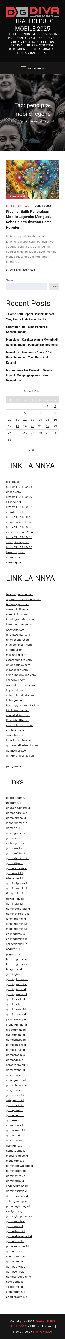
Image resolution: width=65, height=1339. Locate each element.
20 (32, 426)
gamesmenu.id (16, 1039)
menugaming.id (16, 1024)
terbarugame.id (16, 959)
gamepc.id (13, 828)
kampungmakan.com (20, 624)
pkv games (13, 766)
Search (11, 280)
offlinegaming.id (17, 939)
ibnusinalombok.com (19, 740)
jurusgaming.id (16, 1019)
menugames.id (16, 1080)
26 (25, 433)
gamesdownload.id (19, 1236)
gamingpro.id (15, 1181)
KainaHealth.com (17, 720)
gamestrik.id (14, 873)
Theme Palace (42, 1331)
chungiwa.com (15, 680)
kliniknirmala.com (17, 710)
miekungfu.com (16, 654)
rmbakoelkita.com (18, 634)
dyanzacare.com (17, 750)
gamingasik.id (15, 999)
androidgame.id (16, 797)
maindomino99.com (19, 522)
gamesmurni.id (16, 1044)
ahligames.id (14, 1090)
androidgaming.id (18, 807)
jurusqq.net (13, 502)
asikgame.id (14, 1145)
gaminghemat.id (17, 979)
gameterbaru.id (16, 868)
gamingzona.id (16, 1014)
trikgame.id (13, 802)
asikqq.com (13, 481)
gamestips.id (14, 863)
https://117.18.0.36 (19, 486)
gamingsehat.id (16, 1191)
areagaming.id (16, 1029)
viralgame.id (14, 1286)
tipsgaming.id (15, 893)
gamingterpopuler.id (20, 1216)
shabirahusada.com (19, 725)
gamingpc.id (14, 903)
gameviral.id (14, 1261)
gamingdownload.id (19, 1165)
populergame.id (16, 1296)
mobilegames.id (16, 843)
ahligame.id (14, 1140)
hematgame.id (16, 1150)
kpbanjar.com (15, 700)
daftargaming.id (17, 1196)
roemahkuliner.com (18, 609)
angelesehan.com (18, 639)
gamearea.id (14, 1135)
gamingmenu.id (16, 994)
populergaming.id (18, 1206)
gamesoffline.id (16, 853)
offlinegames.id (16, 833)
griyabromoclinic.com (20, 755)
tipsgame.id (14, 969)
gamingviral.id (15, 1175)
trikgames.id (14, 878)
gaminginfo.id (15, 974)
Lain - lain (22, 206)
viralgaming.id (15, 1211)
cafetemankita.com (19, 659)
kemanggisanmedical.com (23, 705)
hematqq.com (15, 552)
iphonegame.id (16, 918)
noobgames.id (15, 1256)
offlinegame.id (15, 934)
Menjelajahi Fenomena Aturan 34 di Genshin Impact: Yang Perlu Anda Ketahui (29, 357)
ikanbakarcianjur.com (20, 685)
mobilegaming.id (17, 928)
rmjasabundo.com (18, 665)
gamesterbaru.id (17, 858)
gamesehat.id (15, 1271)
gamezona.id (14, 1120)
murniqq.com (14, 557)
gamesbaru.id (15, 1231)
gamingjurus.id (16, 989)
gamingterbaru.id (18, 913)
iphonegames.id (16, 823)
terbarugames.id (17, 964)
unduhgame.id (15, 1291)
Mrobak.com (14, 649)
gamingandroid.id (18, 908)
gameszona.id (15, 1070)
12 (25, 419)
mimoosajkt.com (17, 670)
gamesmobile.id (16, 848)
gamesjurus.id (15, 1049)
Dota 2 (10, 206)
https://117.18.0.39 (19, 497)
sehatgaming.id (16, 1201)
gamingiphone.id (17, 883)
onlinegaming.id (16, 944)
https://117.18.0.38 (19, 527)
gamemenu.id (15, 1115)
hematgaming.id (17, 1065)
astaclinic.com (15, 735)
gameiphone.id (16, 818)
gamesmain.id (15, 1055)
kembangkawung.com (21, 675)
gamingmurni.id (16, 984)
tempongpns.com (17, 604)
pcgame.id (13, 949)
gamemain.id (15, 1105)
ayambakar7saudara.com (23, 599)
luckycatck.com (16, 629)
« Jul (31, 450)
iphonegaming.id (17, 923)
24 (10, 433)
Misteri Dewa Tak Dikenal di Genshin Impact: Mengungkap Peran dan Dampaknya (29, 375)
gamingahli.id (15, 1004)
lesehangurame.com (19, 594)
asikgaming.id (15, 1034)
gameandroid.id (16, 813)
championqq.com (17, 542)
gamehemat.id (16, 1095)
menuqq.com (14, 562)
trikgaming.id (15, 898)
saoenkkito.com (16, 614)
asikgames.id (15, 1100)
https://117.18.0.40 (19, 547)
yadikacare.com (16, 730)
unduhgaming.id (17, 1186)
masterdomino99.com (20, 532)
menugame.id (15, 1160)
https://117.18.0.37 (19, 537)
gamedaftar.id (15, 1266)
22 (47, 426)
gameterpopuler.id (18, 1276)
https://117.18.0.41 (19, 517)
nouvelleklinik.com (18, 715)
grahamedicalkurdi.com (22, 745)
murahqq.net (14, 512)
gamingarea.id (16, 1009)
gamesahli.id (14, 1060)
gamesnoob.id (15, 1221)
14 (40, 419)
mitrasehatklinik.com (20, 695)
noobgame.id (15, 1281)
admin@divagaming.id (22, 269)
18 (17, 426)
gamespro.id (14, 1226)
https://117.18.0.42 (19, 507)
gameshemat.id (16, 1085)
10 (10, 419)
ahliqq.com (13, 492)
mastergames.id (17, 1155)
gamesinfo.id (14, 838)
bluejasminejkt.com (19, 644)
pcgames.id (14, 954)
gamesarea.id (15, 1130)
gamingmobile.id (17, 888)
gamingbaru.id (16, 1170)
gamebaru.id (14, 1251)
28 (40, 433)
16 (55, 419)
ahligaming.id (15, 1075)
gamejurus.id (14, 1110)
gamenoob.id (15, 1241)
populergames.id (17, 1246)
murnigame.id (15, 1125)
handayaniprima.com (20, 619)
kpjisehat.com (15, 690)
